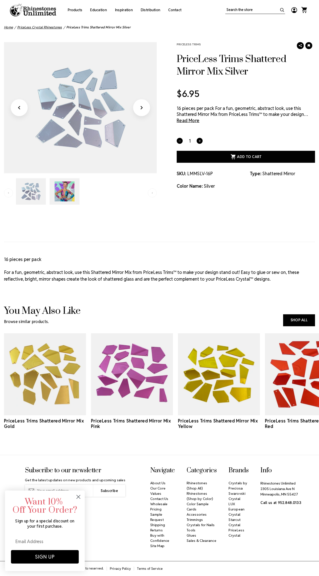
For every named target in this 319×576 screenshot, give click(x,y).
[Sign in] (294, 10)
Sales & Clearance (201, 540)
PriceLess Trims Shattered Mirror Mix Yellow (218, 423)
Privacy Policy (120, 569)
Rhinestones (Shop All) (197, 486)
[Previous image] (19, 107)
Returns (156, 530)
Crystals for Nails (201, 525)
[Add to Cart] (38, 410)
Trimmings (195, 519)
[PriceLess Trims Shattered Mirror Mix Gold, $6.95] (45, 374)
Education (98, 10)
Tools (191, 530)
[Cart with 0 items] (304, 10)
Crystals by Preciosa (238, 486)
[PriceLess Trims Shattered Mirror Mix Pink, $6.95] (132, 374)
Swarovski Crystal (237, 496)
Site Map (157, 546)
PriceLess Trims (189, 44)
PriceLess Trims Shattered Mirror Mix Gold (44, 423)
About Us (157, 483)
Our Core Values (157, 491)
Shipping (157, 525)
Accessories (197, 514)
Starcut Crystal (234, 522)
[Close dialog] (78, 497)
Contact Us (159, 498)
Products (75, 10)
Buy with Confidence (159, 538)
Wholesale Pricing (159, 506)
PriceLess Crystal (236, 533)
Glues (191, 535)
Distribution (150, 10)
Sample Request (157, 517)
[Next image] (141, 107)
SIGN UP (45, 557)
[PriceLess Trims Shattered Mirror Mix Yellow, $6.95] (219, 374)
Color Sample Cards (198, 506)
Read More (188, 120)
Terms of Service (150, 569)
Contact (174, 10)
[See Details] (52, 410)
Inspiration (124, 10)
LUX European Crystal (236, 509)
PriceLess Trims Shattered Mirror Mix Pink (131, 423)
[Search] (282, 10)
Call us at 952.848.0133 (280, 502)
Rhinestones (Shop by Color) (200, 496)
